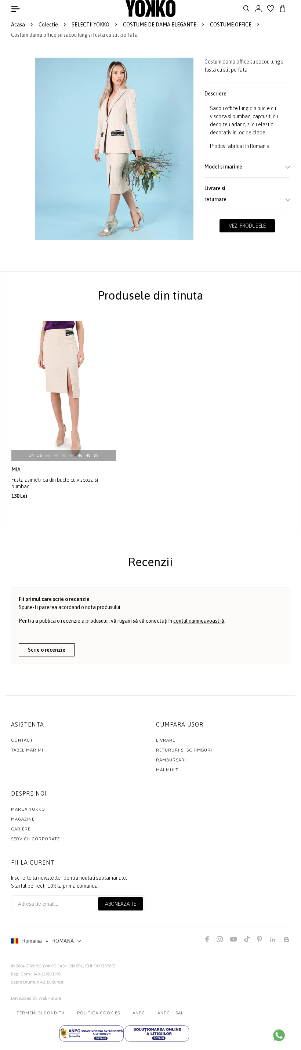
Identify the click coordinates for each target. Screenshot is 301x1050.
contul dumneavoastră (198, 621)
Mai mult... (169, 769)
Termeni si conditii (41, 1012)
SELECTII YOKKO (90, 25)
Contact (22, 740)
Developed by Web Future (36, 998)
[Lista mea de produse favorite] (270, 8)
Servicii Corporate (35, 838)
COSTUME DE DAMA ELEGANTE (159, 25)
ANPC (139, 1012)
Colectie (48, 25)
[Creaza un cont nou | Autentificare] (258, 8)
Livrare (165, 740)
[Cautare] (246, 8)
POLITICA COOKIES (98, 1012)
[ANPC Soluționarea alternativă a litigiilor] (91, 1033)
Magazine (23, 819)
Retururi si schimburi (184, 750)
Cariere (20, 829)
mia (16, 469)
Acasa (18, 25)
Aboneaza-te (120, 904)
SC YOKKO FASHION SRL (59, 965)
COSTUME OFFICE (230, 25)
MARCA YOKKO (28, 809)
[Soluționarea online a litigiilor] (157, 1033)
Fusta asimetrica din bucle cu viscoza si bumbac (54, 483)
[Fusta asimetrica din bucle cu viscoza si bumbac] (63, 391)
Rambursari (171, 760)
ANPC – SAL (170, 1012)
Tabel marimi (27, 750)
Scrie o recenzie (46, 650)
